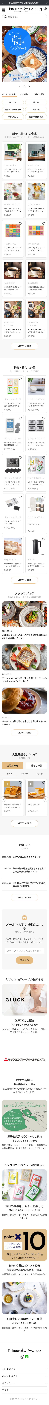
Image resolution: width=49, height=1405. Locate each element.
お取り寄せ (12, 765)
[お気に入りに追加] (20, 145)
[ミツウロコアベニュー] (21, 9)
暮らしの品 (36, 765)
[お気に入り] (37, 9)
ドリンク (39, 774)
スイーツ (24, 774)
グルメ (9, 774)
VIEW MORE (24, 346)
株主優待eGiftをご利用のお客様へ (24, 3)
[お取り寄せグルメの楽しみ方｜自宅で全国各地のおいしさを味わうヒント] (24, 614)
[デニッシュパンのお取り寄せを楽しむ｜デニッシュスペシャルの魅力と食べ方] (24, 657)
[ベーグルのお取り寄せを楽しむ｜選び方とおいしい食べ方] (24, 700)
